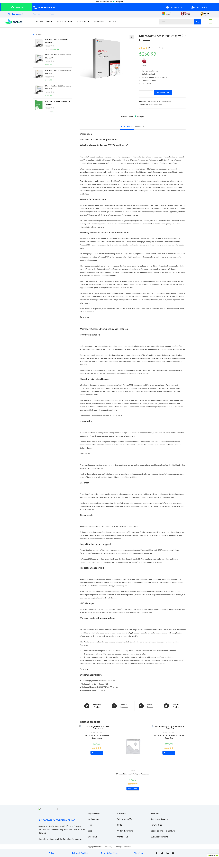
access (151, 104)
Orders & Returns (125, 830)
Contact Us (122, 836)
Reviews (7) (139, 126)
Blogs (52, 14)
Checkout (92, 836)
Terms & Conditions (109, 853)
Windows (98, 21)
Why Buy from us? (15, 14)
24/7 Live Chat (16, 7)
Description (126, 126)
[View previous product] (179, 35)
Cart (90, 830)
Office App (82, 21)
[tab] (127, 126)
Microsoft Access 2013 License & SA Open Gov (169, 736)
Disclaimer (138, 853)
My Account (93, 819)
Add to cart (163, 93)
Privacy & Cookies (80, 853)
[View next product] (184, 35)
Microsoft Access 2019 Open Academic (132, 774)
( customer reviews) (155, 48)
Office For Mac (64, 21)
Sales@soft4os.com (48, 839)
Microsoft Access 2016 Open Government (97, 736)
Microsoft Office (43, 21)
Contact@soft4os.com (70, 839)
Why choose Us (124, 819)
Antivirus (112, 21)
